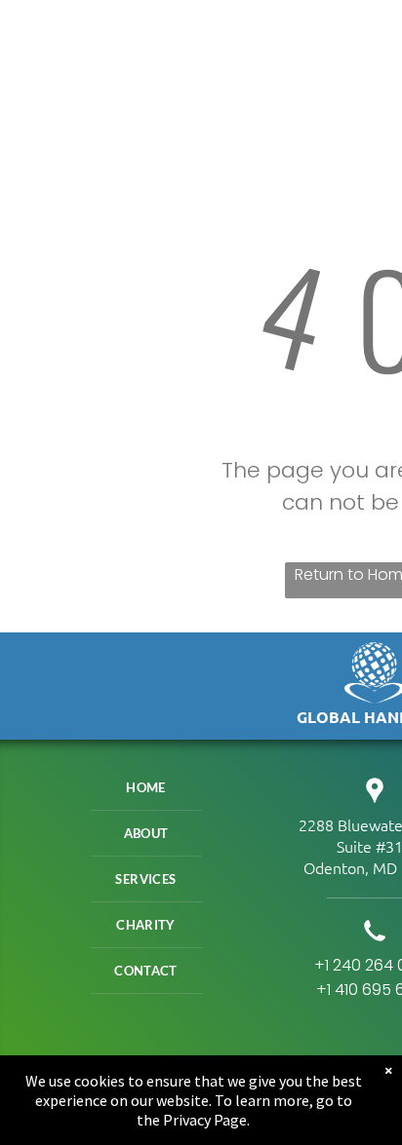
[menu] (372, 39)
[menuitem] (146, 788)
